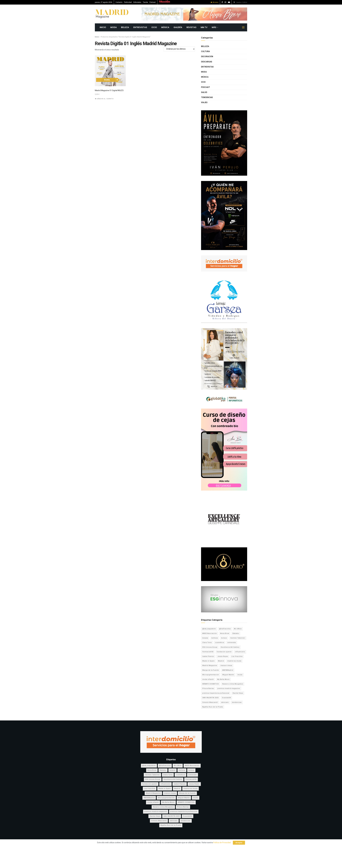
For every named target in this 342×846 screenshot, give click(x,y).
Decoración (207, 56)
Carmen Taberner (237, 638)
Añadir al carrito (105, 99)
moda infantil (208, 679)
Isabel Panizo (208, 656)
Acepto (239, 842)
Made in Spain (208, 661)
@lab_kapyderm (209, 629)
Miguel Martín (228, 675)
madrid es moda (234, 661)
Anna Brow (224, 633)
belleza (214, 638)
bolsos (224, 638)
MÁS (214, 27)
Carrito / (241, 2)
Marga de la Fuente (210, 670)
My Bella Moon (223, 679)
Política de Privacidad (222, 842)
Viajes (204, 102)
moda (240, 675)
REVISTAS (191, 27)
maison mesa (226, 665)
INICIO (103, 27)
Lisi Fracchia (237, 656)
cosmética (219, 642)
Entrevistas (140, 27)
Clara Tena (207, 642)
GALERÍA (178, 27)
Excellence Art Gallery (230, 647)
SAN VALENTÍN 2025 (210, 698)
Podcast (152, 2)
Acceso (215, 2)
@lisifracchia (225, 629)
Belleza (125, 27)
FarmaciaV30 (207, 652)
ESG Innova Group (209, 647)
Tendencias (207, 97)
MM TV (204, 27)
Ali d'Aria (238, 629)
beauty (205, 638)
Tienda (145, 2)
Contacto (119, 2)
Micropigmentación (210, 675)
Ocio (154, 27)
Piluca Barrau (208, 688)
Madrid (221, 661)
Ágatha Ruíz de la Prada (212, 707)
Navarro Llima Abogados (232, 684)
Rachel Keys (238, 693)
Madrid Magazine (209, 665)
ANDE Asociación (209, 633)
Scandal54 (226, 698)
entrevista (232, 642)
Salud (204, 92)
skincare (225, 702)
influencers (240, 652)
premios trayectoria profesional (215, 693)
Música (165, 27)
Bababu (236, 633)
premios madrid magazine (228, 688)
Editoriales (137, 2)
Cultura (205, 51)
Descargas (206, 61)
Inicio (97, 37)
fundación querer (224, 652)
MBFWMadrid (227, 670)
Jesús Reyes (222, 656)
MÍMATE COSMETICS (210, 684)
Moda (113, 27)
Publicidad (128, 2)
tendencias (237, 702)
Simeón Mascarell (210, 702)
